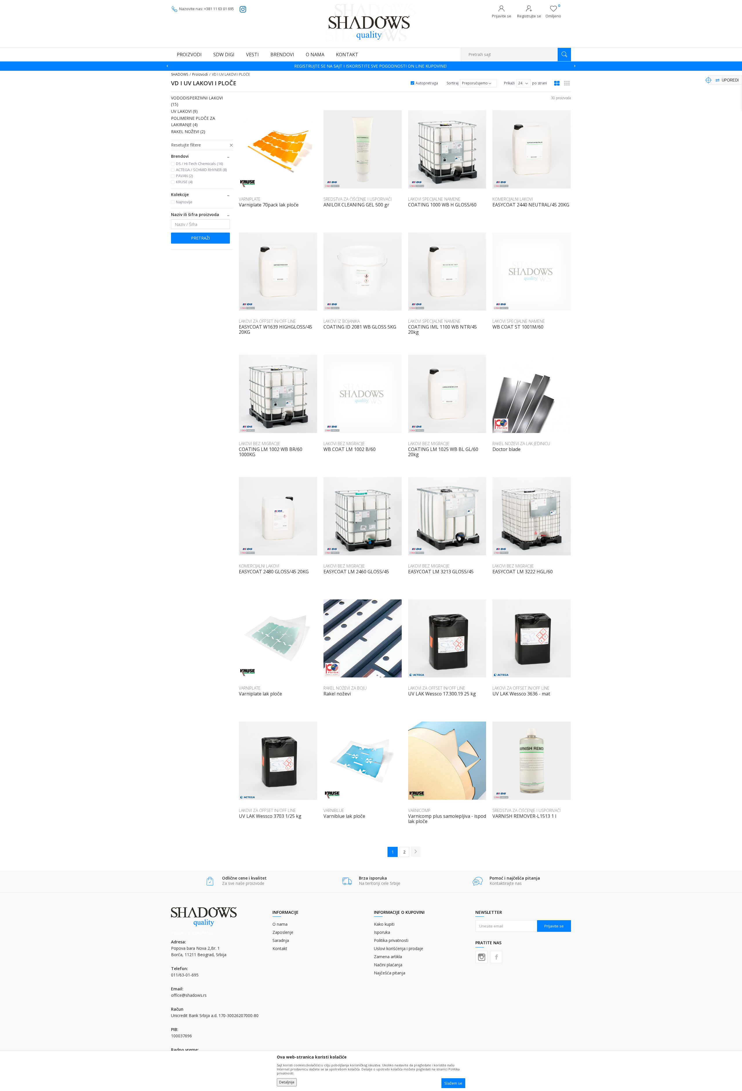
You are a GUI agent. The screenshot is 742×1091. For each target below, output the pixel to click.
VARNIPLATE (250, 199)
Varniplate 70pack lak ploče (269, 204)
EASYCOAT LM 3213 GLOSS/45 (441, 571)
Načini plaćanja (388, 964)
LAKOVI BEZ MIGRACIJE (259, 443)
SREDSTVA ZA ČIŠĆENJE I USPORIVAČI (357, 199)
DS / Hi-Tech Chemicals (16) (199, 163)
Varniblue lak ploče (344, 816)
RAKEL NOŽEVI (188, 131)
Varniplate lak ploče (260, 693)
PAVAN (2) (184, 175)
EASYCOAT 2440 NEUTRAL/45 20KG (530, 204)
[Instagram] (481, 957)
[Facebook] (496, 957)
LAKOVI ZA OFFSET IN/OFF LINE (267, 321)
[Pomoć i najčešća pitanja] (477, 881)
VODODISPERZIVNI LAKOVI (197, 101)
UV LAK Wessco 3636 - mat (521, 693)
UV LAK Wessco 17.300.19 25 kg (442, 693)
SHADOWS (179, 74)
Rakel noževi (337, 693)
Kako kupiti (384, 924)
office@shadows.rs (189, 995)
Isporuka (382, 932)
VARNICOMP (419, 810)
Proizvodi (200, 74)
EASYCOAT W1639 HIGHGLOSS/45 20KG (275, 329)
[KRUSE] (247, 183)
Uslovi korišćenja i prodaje (398, 948)
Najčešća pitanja (389, 973)
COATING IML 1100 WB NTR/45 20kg (442, 329)
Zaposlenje (282, 932)
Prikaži (509, 83)
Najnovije (184, 201)
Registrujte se (529, 16)
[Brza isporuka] (347, 881)
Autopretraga (427, 83)
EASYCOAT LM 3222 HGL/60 (522, 571)
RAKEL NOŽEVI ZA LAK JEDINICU (521, 443)
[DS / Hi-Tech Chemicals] (332, 184)
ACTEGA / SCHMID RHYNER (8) (201, 169)
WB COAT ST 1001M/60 (517, 326)
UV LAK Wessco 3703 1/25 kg (270, 816)
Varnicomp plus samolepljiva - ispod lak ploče (447, 818)
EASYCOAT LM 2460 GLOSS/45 (356, 571)
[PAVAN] (501, 425)
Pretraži (200, 238)
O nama (280, 924)
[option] (371, 66)
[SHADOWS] (371, 22)
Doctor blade (506, 449)
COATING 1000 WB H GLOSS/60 (442, 204)
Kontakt (279, 948)
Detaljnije (286, 1082)
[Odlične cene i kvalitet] (210, 881)
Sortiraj (453, 83)
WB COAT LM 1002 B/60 (349, 449)
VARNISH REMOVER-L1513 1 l (524, 816)
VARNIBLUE (333, 810)
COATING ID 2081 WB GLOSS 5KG (359, 326)
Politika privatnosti (391, 940)
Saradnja (280, 940)
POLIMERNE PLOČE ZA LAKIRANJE (193, 121)
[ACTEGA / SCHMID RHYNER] (417, 675)
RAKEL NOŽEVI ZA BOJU (345, 688)
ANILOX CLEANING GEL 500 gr (356, 204)
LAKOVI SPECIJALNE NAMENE (434, 199)
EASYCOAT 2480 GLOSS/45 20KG (274, 571)
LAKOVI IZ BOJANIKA (341, 321)
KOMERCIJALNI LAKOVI (512, 199)
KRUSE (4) (184, 181)
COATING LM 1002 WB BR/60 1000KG (270, 452)
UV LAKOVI (184, 111)
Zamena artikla (388, 956)
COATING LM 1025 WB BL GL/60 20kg (443, 452)
